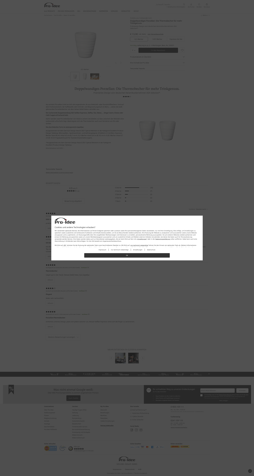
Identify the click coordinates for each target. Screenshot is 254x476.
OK (65, 245)
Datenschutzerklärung (162, 239)
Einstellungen (142, 239)
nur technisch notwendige (139, 245)
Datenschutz (151, 250)
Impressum (102, 250)
